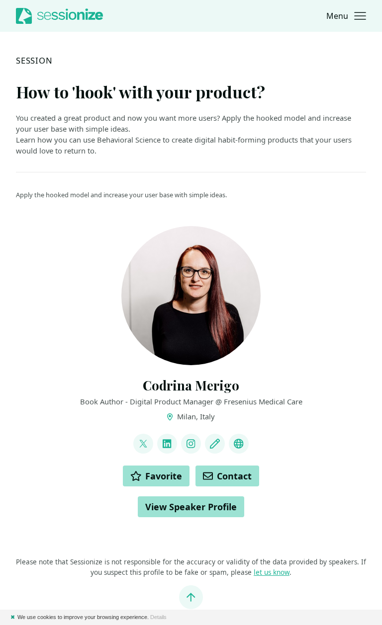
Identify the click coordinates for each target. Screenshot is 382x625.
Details (158, 617)
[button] (346, 16)
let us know (271, 572)
